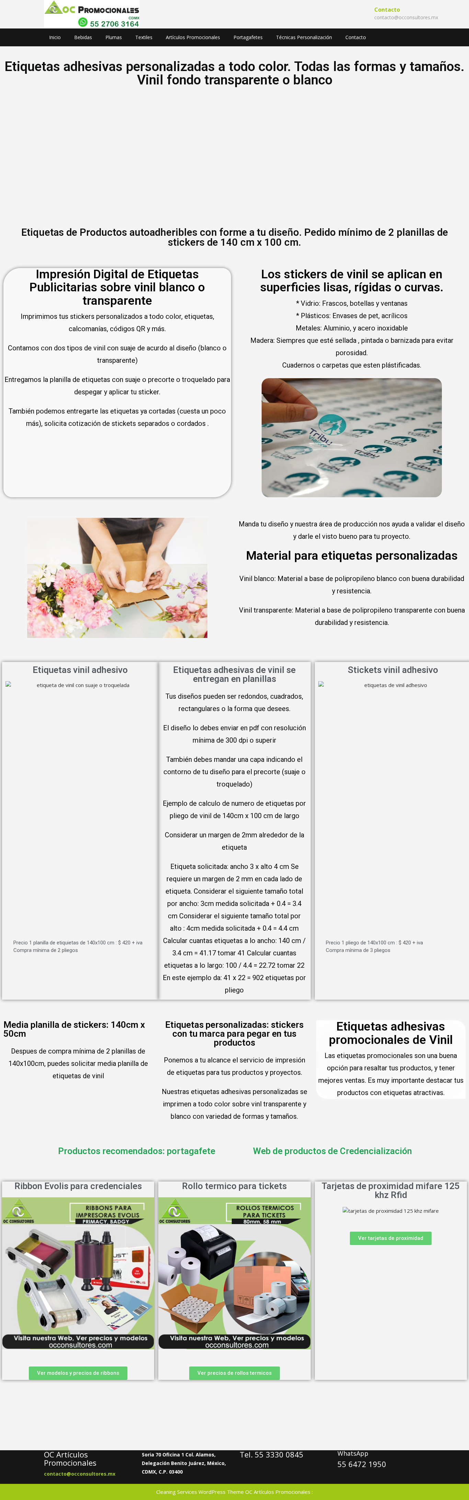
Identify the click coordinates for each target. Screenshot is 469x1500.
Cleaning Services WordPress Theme (200, 1491)
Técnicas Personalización (304, 37)
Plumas (113, 37)
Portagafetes (248, 37)
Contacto (355, 37)
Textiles (143, 37)
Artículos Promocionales (193, 37)
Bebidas (83, 37)
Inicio (55, 37)
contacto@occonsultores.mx (406, 17)
